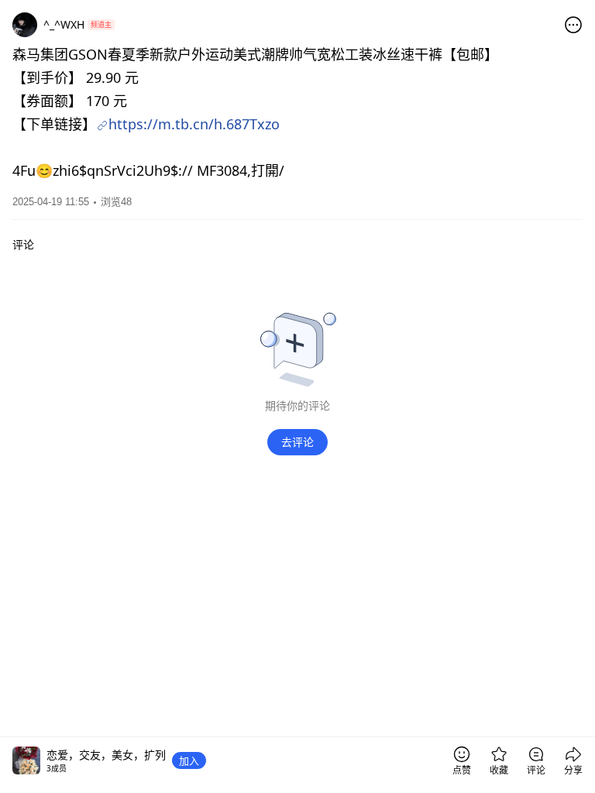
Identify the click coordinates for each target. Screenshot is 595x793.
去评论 (297, 441)
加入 (189, 760)
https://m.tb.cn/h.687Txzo (194, 124)
